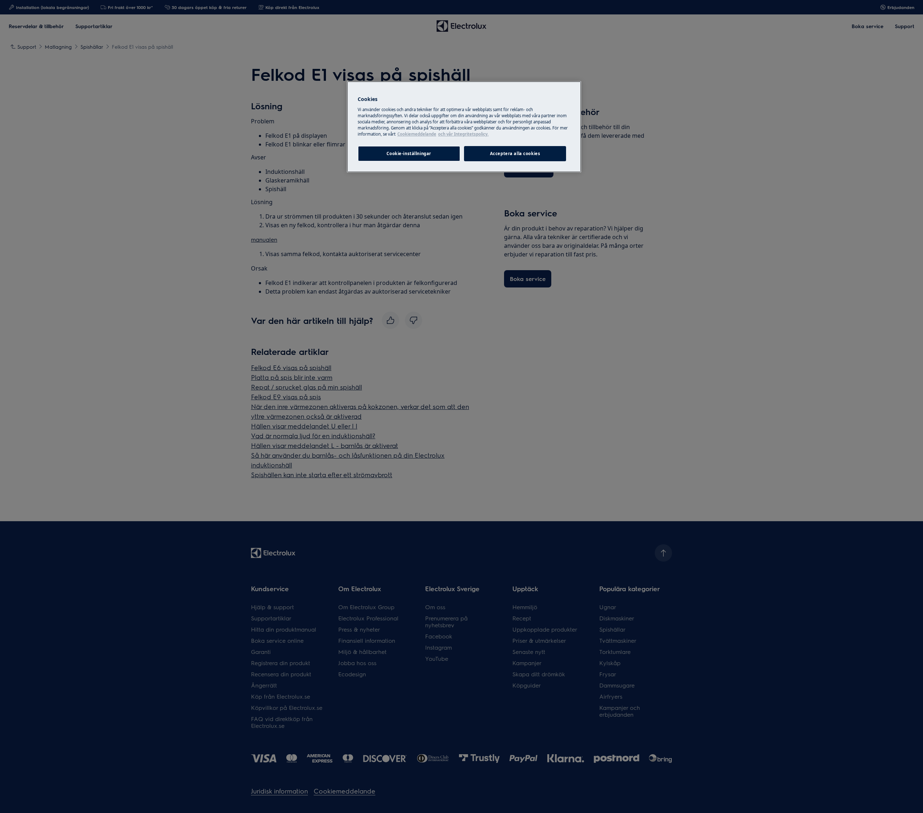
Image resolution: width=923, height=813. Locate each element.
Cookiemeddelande (416, 134)
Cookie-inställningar (409, 153)
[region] (464, 126)
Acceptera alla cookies (515, 153)
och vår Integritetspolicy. (463, 134)
